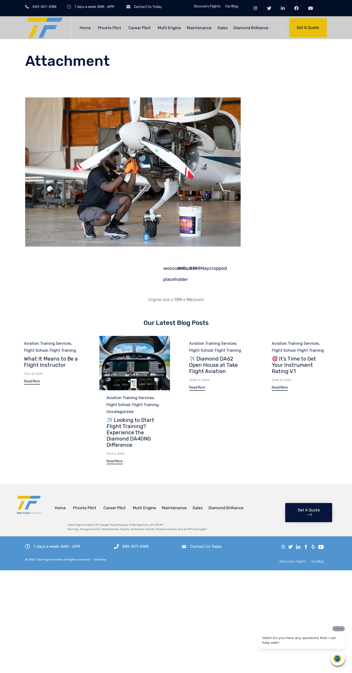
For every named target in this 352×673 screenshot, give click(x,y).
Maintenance (199, 27)
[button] (308, 27)
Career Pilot (139, 27)
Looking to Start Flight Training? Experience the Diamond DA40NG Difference (130, 432)
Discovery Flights (207, 6)
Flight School (36, 350)
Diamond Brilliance (250, 27)
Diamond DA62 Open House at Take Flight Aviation (213, 365)
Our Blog (231, 6)
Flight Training (63, 350)
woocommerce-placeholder (169, 270)
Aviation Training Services (47, 343)
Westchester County (116, 529)
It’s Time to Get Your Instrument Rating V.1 (294, 365)
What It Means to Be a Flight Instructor (51, 362)
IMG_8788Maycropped (183, 268)
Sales (222, 27)
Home (85, 27)
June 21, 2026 (281, 380)
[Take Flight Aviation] (44, 27)
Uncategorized (120, 411)
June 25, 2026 (199, 380)
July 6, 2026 (115, 453)
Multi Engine (169, 27)
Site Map (100, 559)
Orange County (90, 529)
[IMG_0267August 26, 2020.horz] (133, 245)
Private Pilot (109, 27)
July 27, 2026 (33, 373)
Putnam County (166, 529)
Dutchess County (142, 529)
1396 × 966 (183, 299)
